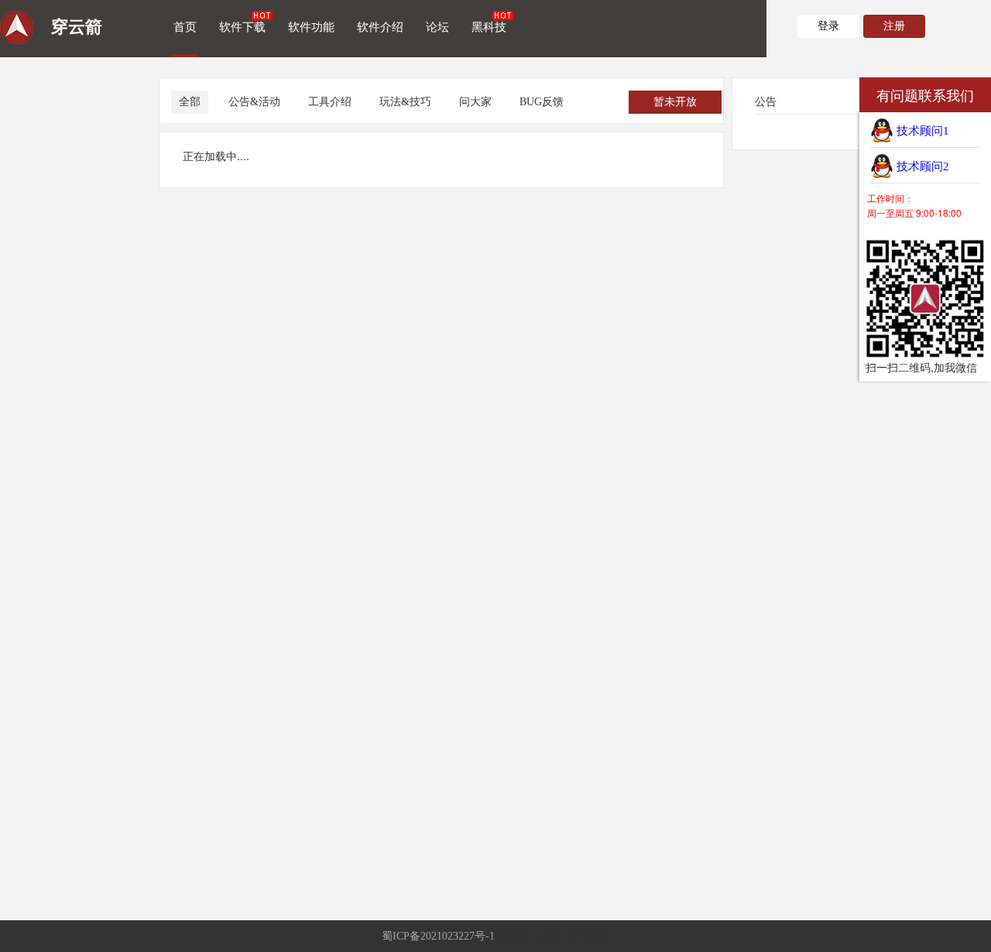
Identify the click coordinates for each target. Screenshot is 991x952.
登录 (828, 26)
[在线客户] (840, 94)
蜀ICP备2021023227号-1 (438, 936)
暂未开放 (675, 102)
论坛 (437, 27)
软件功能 (311, 27)
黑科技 (488, 27)
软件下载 (242, 27)
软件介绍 (380, 27)
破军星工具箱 (530, 936)
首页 (185, 27)
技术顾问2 (921, 166)
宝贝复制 (587, 936)
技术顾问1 (921, 131)
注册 (894, 26)
